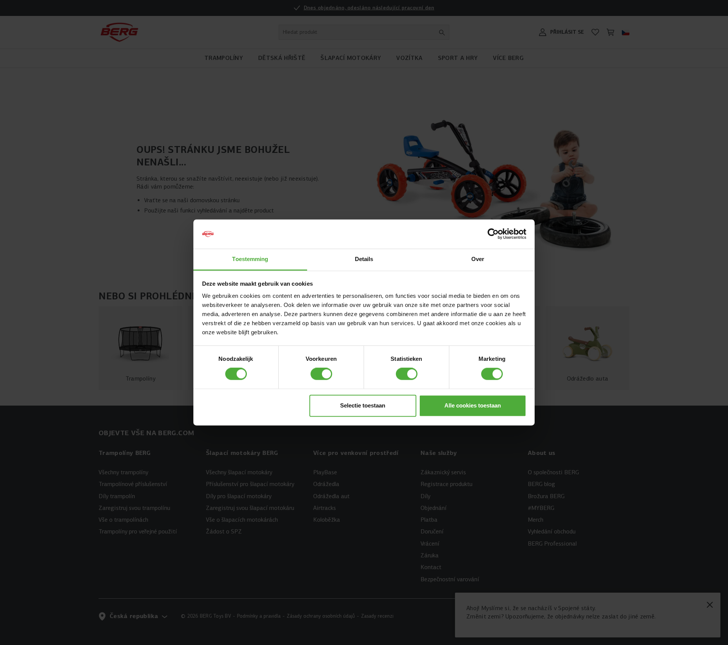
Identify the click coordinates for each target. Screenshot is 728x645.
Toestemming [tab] (250, 259)
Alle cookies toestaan (472, 405)
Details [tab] (364, 259)
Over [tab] (477, 259)
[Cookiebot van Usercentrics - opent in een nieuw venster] (493, 234)
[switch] (321, 374)
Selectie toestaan (362, 405)
